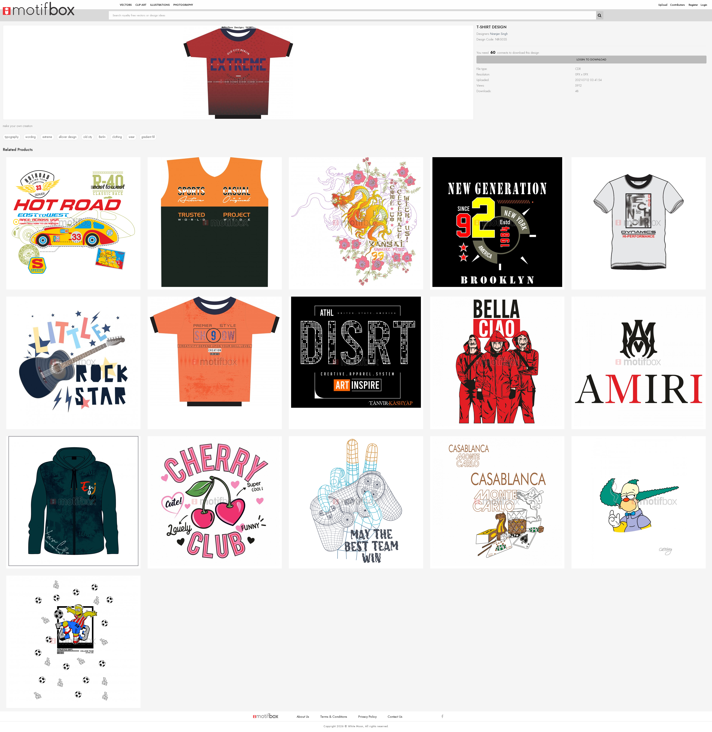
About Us (303, 716)
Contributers (677, 5)
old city (87, 137)
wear (132, 137)
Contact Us (395, 716)
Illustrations (160, 5)
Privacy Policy (367, 716)
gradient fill (148, 137)
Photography (183, 5)
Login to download (591, 59)
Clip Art (140, 5)
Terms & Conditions (333, 716)
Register (693, 5)
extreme (47, 137)
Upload (662, 5)
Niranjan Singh (499, 34)
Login (704, 5)
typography (12, 137)
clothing (117, 137)
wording (30, 137)
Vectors (126, 5)
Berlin (102, 137)
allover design (67, 137)
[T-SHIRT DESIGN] (238, 72)
